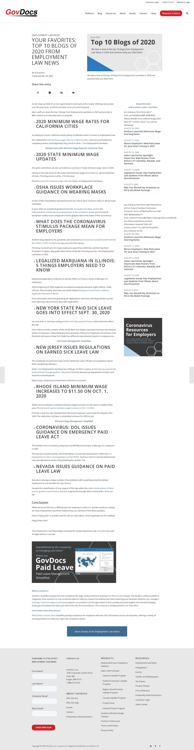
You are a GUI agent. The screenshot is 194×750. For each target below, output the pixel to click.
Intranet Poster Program (114, 708)
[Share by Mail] (73, 93)
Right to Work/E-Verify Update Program (113, 691)
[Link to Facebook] (160, 746)
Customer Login (152, 2)
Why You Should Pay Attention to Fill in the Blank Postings (141, 189)
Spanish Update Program (114, 675)
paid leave (61, 602)
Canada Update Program (114, 697)
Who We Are (72, 698)
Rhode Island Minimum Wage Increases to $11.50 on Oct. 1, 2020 (72, 391)
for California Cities (72, 124)
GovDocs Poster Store (45, 615)
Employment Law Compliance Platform (114, 664)
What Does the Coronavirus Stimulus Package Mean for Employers (71, 226)
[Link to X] (155, 746)
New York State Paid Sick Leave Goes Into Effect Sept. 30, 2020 (74, 310)
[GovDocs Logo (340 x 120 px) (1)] (29, 13)
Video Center (141, 704)
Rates (92, 121)
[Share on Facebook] (38, 93)
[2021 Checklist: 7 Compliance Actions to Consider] (191, 375)
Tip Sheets (140, 681)
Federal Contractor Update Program (115, 682)
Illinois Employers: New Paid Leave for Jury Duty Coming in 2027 (142, 145)
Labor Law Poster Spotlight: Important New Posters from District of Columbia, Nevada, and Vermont (142, 159)
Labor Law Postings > (110, 670)
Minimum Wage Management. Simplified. (74, 421)
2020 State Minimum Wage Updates (67, 156)
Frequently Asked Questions (79, 716)
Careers (70, 712)
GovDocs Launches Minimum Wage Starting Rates (142, 133)
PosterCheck (108, 703)
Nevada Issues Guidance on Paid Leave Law (75, 468)
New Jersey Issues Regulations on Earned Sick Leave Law (73, 349)
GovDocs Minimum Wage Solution (112, 715)
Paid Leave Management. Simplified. (74, 341)
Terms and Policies (109, 725)
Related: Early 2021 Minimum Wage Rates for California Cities (74, 148)
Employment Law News (146, 662)
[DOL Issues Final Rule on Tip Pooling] (2, 375)
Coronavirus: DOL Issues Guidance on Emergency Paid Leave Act (72, 432)
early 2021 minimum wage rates (54, 181)
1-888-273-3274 (73, 682)
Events (69, 707)
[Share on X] (50, 93)
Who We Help (72, 702)
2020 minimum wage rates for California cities (67, 140)
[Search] (187, 13)
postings (36, 602)
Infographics (141, 667)
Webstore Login (183, 2)
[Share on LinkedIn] (61, 93)
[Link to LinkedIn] (151, 746)
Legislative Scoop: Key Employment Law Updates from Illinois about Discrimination (142, 175)
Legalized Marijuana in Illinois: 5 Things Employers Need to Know (75, 265)
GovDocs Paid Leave (110, 721)
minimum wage (47, 602)
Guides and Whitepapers (147, 676)
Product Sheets (142, 686)
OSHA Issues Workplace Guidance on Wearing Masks (71, 189)
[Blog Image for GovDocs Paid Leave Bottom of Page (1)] (74, 582)
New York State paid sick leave (78, 321)
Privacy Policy (107, 730)
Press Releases (142, 690)
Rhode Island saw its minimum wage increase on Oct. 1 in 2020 (65, 408)
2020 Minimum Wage (60, 121)
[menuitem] (152, 2)
